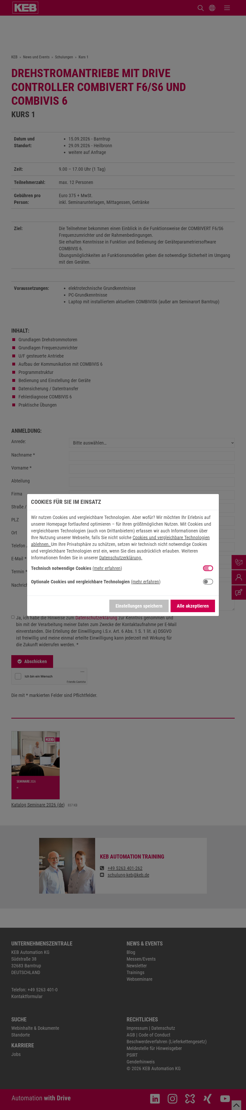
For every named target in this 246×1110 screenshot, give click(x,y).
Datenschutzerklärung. (120, 558)
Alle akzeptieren (193, 606)
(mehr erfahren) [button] (107, 568)
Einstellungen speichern (139, 606)
